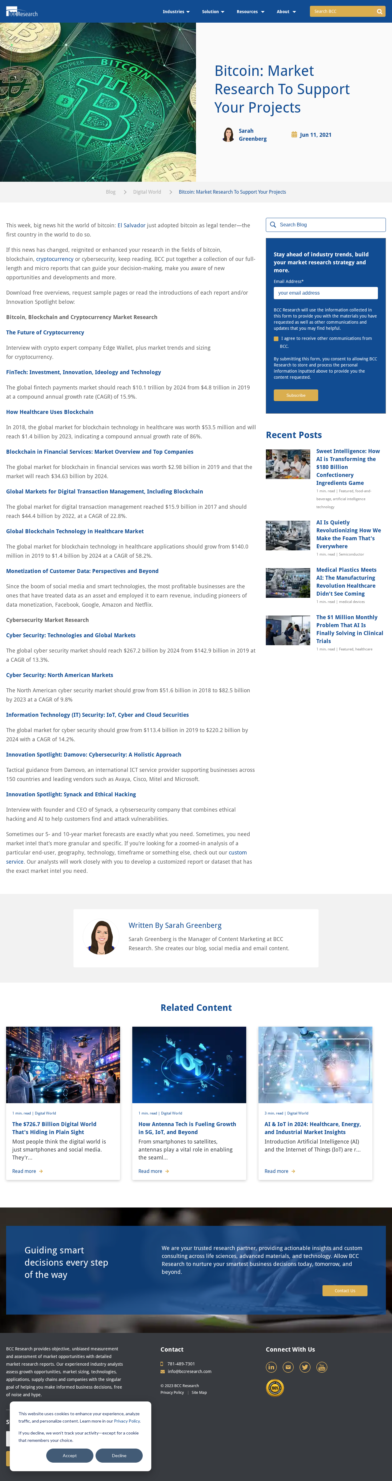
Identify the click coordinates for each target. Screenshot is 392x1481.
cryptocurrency (55, 259)
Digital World (147, 192)
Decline (119, 1455)
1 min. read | (23, 1113)
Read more (24, 1171)
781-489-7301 (181, 1363)
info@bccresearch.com (190, 1371)
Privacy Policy (127, 1420)
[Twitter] (306, 1368)
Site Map (199, 1392)
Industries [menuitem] (173, 11)
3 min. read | (276, 1113)
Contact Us (345, 1290)
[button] (380, 11)
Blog (110, 192)
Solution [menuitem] (210, 11)
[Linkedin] (272, 1368)
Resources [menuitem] (248, 11)
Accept (70, 1455)
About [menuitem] (284, 11)
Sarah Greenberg (253, 135)
